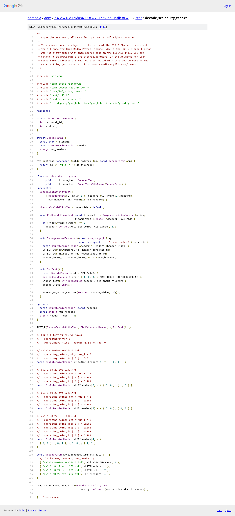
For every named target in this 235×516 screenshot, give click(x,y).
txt (219, 510)
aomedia (34, 18)
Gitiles (22, 510)
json (228, 510)
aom (47, 18)
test (138, 18)
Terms (42, 510)
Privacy (32, 510)
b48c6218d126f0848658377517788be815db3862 (91, 18)
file (103, 27)
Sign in (227, 6)
